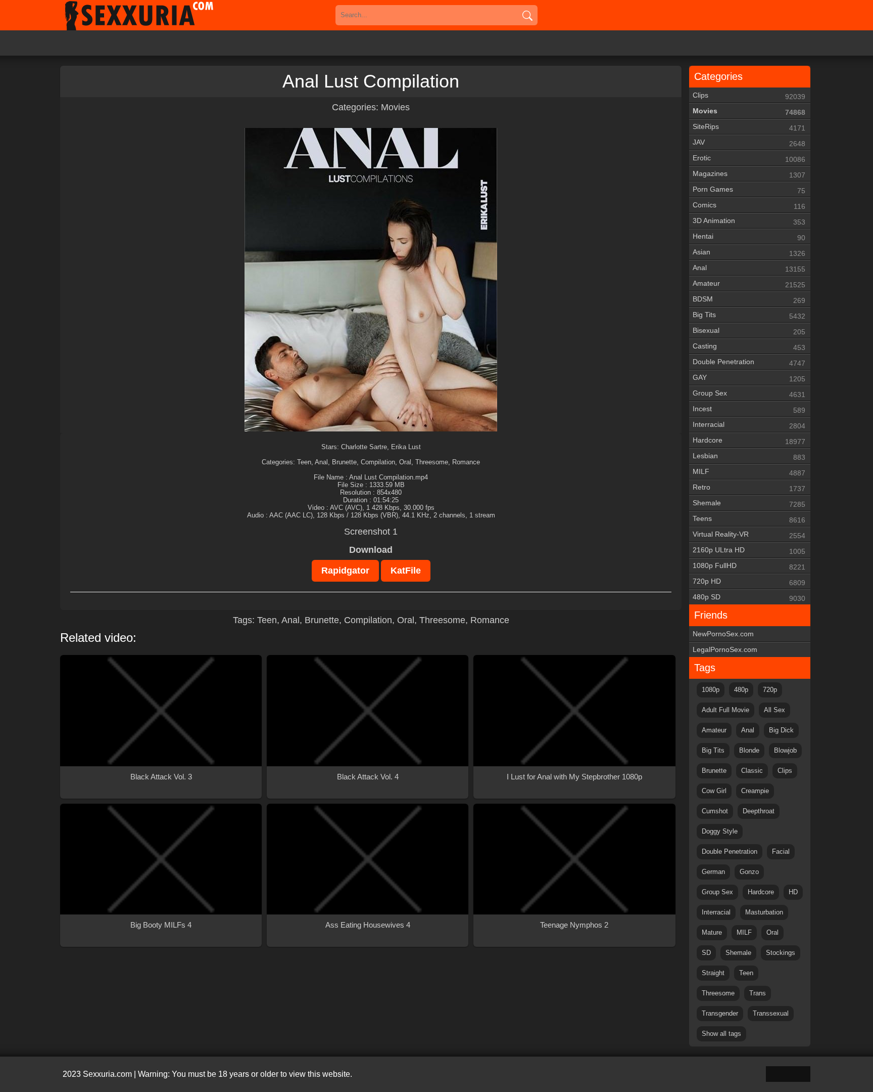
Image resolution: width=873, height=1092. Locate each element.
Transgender (720, 1013)
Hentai (749, 237)
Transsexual (771, 1013)
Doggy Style (720, 831)
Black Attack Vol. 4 (368, 776)
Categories (718, 76)
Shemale (749, 503)
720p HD (749, 582)
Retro (749, 488)
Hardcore (749, 441)
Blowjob (785, 750)
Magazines (749, 174)
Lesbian (749, 456)
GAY (749, 378)
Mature (712, 932)
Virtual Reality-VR (749, 535)
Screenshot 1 (371, 532)
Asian (749, 252)
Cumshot (715, 811)
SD (706, 952)
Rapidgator (345, 570)
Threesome (442, 620)
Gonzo (749, 872)
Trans (757, 993)
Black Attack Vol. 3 (161, 776)
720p (770, 689)
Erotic (749, 158)
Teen (267, 620)
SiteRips (749, 127)
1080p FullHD (749, 566)
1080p (710, 689)
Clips (749, 96)
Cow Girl (714, 791)
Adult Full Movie (725, 710)
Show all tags (721, 1033)
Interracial (749, 425)
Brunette (322, 620)
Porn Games (749, 190)
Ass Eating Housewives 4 (367, 925)
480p (741, 689)
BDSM (749, 299)
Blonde (749, 750)
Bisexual (749, 331)
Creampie (755, 791)
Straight (713, 973)
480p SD (749, 597)
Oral (405, 620)
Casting (749, 347)
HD (793, 892)
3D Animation (749, 221)
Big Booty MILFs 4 (160, 925)
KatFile (406, 570)
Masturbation (764, 912)
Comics (749, 205)
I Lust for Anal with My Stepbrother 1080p (574, 776)
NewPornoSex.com (723, 634)
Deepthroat (758, 811)
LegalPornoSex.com (725, 649)
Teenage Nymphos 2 (574, 925)
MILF (749, 472)
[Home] (154, 15)
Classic (752, 770)
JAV (749, 143)
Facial (781, 851)
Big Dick (781, 730)
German (713, 872)
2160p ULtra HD (749, 550)
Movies (395, 107)
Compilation (368, 620)
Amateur (749, 284)
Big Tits (749, 315)
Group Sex (749, 394)
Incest (749, 409)
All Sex (774, 710)
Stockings (780, 952)
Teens (749, 519)
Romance (489, 620)
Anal (290, 620)
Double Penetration (749, 362)
